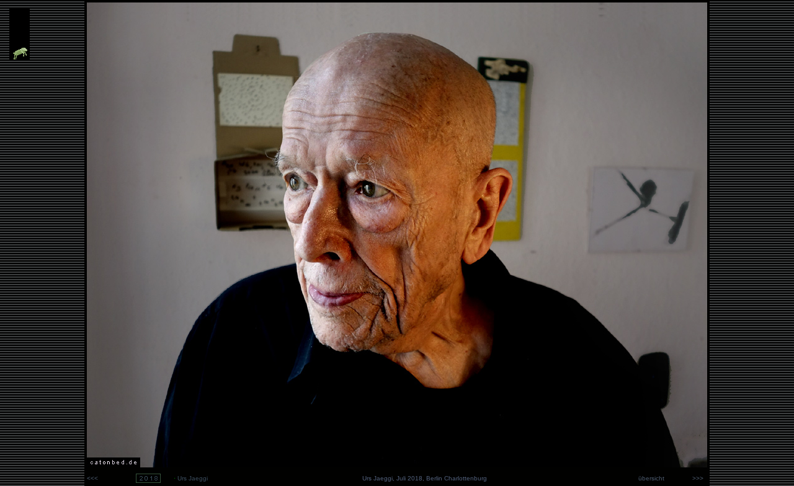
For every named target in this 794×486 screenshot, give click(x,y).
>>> (699, 478)
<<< (92, 478)
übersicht (650, 478)
